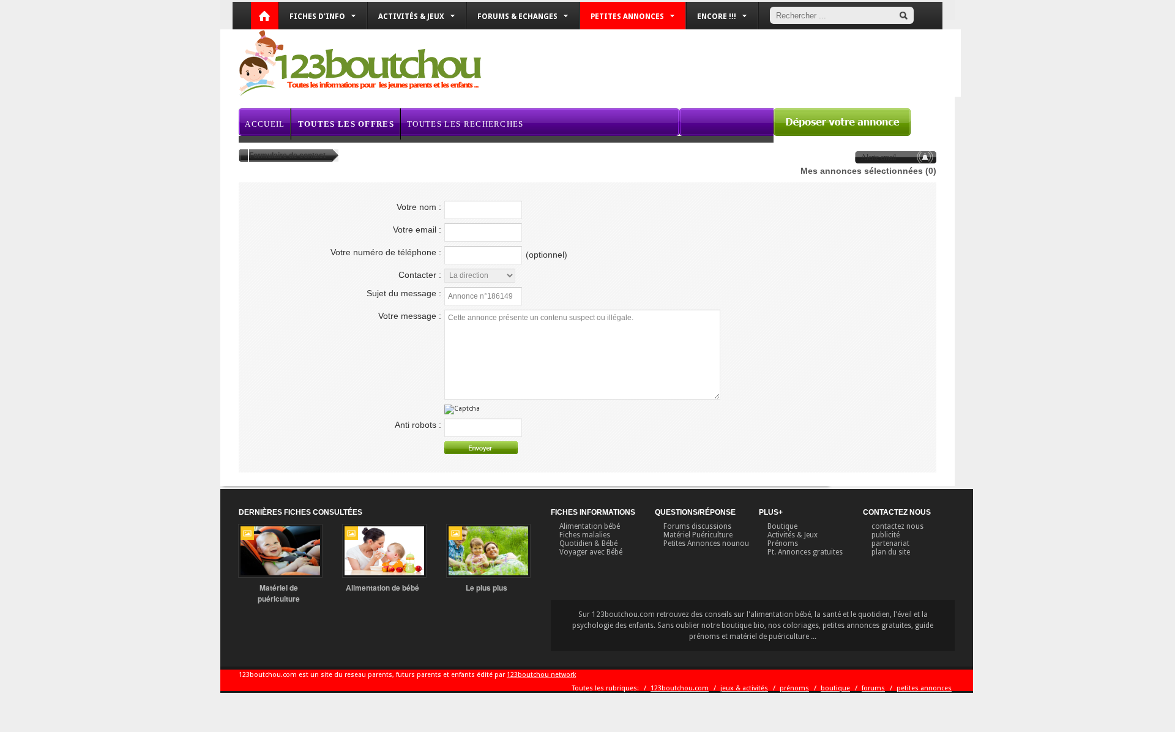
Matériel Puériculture (698, 535)
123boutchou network (541, 675)
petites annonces (924, 688)
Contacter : (419, 275)
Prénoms (782, 543)
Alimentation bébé (589, 526)
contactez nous (897, 526)
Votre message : (409, 316)
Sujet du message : (404, 293)
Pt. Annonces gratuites (805, 552)
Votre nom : (419, 207)
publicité (885, 535)
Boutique (782, 526)
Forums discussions (697, 526)
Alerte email (878, 157)
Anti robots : (418, 425)
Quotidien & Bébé (588, 543)
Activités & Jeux (792, 535)
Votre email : (417, 229)
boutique (835, 688)
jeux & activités (744, 688)
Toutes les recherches (465, 124)
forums (873, 688)
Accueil (265, 124)
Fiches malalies (584, 535)
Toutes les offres (346, 124)
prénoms (794, 688)
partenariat (890, 543)
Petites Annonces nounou (706, 543)
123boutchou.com (680, 688)
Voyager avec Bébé (590, 552)
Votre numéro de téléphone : (385, 252)
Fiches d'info (317, 16)
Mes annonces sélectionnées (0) (868, 171)
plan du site (890, 552)
